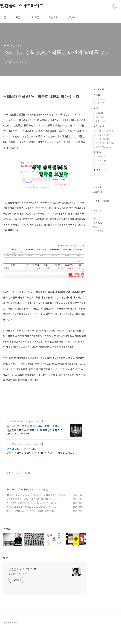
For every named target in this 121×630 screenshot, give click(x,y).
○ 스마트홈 (100, 120)
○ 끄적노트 (23, 489)
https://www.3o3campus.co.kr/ (23, 421)
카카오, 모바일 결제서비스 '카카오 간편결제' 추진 (29, 506)
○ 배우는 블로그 (102, 160)
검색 (107, 6)
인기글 (106, 201)
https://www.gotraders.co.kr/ (22, 444)
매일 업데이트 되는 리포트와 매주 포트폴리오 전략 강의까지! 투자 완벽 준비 (34, 431)
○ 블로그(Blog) (102, 138)
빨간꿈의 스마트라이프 (21, 6)
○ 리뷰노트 (100, 116)
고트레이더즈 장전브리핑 (21, 449)
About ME (97, 191)
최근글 (96, 201)
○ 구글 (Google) (102, 134)
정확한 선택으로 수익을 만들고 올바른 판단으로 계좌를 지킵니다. (40, 453)
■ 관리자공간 (100, 169)
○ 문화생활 (100, 103)
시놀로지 (53, 17)
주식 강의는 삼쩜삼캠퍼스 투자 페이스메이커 (33, 426)
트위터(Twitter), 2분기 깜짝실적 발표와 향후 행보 (30, 510)
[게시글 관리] (17, 473)
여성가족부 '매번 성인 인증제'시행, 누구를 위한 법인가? (32, 502)
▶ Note (11, 489)
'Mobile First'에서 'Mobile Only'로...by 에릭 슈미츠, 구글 (34, 495)
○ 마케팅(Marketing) (104, 142)
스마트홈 (34, 17)
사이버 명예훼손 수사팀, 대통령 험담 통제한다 (27, 499)
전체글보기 (98, 89)
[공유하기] (13, 473)
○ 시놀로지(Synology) (105, 130)
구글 (18, 17)
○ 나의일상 (100, 99)
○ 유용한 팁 (100, 156)
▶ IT (95, 108)
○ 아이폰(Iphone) (103, 146)
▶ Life (96, 94)
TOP (114, 623)
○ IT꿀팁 (99, 112)
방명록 (71, 17)
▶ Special (98, 126)
